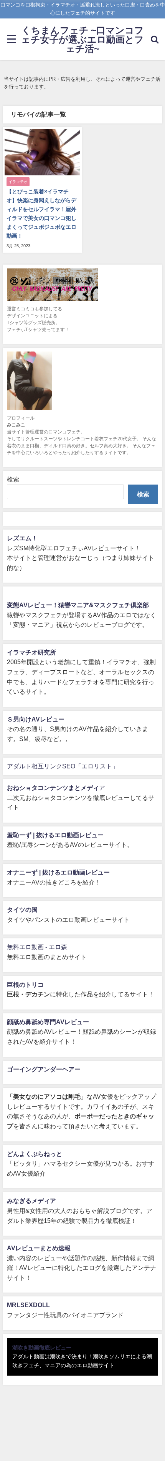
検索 (13, 479)
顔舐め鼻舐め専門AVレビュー (48, 1022)
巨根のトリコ (25, 984)
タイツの (19, 909)
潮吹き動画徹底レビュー (41, 1347)
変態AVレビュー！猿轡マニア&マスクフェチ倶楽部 (78, 605)
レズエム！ (22, 538)
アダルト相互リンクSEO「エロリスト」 (62, 766)
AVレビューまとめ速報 (39, 1248)
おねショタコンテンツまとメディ (53, 788)
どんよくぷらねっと (34, 1154)
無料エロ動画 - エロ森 (37, 947)
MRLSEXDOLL (28, 1305)
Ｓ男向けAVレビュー (35, 719)
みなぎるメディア (31, 1201)
